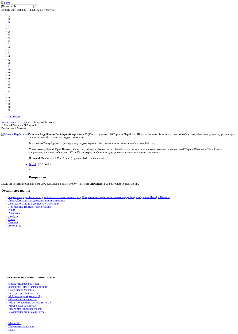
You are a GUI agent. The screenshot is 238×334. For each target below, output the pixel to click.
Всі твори (14, 116)
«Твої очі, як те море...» (22, 305)
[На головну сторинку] (5, 2)
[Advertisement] (11, 251)
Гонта (11, 219)
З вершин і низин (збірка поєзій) (27, 286)
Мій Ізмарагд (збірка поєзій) (24, 296)
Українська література (14, 122)
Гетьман (13, 222)
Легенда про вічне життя (23, 293)
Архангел (14, 212)
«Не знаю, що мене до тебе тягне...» (29, 302)
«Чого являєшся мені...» (22, 299)
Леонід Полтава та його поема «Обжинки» (33, 203)
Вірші (32, 164)
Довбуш (13, 216)
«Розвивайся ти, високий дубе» (27, 311)
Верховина (14, 225)
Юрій (11, 209)
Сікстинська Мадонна (21, 289)
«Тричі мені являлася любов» (25, 308)
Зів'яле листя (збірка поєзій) (24, 283)
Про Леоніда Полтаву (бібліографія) (29, 206)
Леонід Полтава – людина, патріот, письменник (36, 200)
